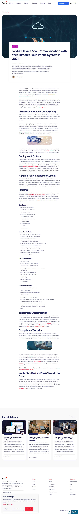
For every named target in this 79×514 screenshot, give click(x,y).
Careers (34, 486)
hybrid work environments (24, 132)
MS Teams (49, 323)
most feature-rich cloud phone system (36, 194)
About (49, 3)
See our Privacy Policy (8, 504)
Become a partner (63, 3)
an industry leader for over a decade (31, 166)
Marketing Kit (73, 494)
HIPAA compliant (37, 361)
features (38, 200)
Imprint (50, 481)
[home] (4, 3)
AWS (28, 326)
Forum (71, 486)
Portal (71, 489)
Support (72, 492)
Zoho (40, 324)
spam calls (21, 363)
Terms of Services (53, 492)
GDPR (50, 494)
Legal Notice (51, 489)
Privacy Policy (52, 484)
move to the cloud (42, 107)
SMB (47, 150)
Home (33, 481)
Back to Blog (5, 12)
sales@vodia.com (23, 388)
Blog (71, 484)
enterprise (52, 150)
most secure (30, 356)
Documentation (73, 481)
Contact (34, 489)
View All (73, 417)
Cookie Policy (52, 486)
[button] (11, 3)
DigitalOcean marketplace (39, 326)
